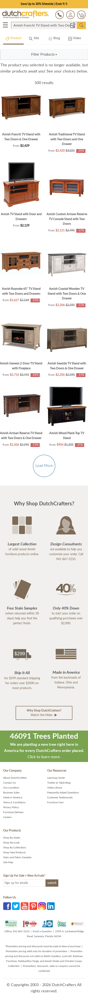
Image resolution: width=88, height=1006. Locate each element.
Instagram (42, 906)
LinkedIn (51, 906)
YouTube (24, 906)
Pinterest (33, 906)
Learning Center (56, 778)
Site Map (8, 862)
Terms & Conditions (14, 802)
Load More (44, 465)
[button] (44, 54)
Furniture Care (55, 802)
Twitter (16, 906)
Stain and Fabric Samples (17, 857)
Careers (7, 817)
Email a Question (42, 931)
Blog (56, 38)
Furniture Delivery (13, 812)
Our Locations (11, 787)
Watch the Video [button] (44, 713)
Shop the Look (11, 842)
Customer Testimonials (60, 797)
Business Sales (11, 792)
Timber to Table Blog (58, 782)
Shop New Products (14, 852)
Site (36, 38)
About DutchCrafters (15, 778)
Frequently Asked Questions (63, 792)
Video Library (54, 787)
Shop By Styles (11, 837)
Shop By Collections (14, 847)
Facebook (7, 906)
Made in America (12, 797)
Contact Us (9, 782)
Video (76, 38)
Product (15, 38)
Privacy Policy (11, 807)
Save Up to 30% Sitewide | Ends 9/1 (44, 4)
